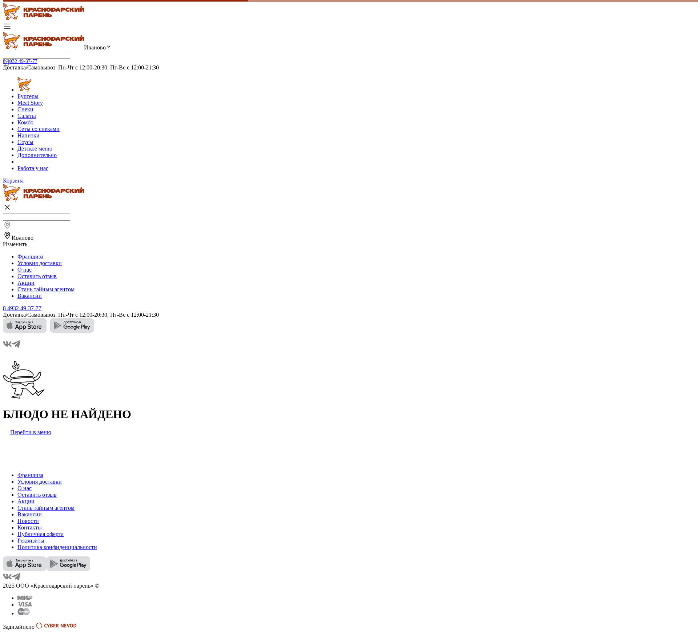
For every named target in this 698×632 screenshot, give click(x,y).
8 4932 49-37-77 (20, 61)
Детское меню (34, 148)
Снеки (25, 109)
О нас (24, 270)
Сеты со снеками (38, 129)
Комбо (25, 122)
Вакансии (29, 296)
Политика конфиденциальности (57, 547)
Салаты (26, 116)
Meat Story (30, 103)
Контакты (29, 527)
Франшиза (30, 256)
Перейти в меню (30, 432)
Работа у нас (32, 168)
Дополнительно (37, 155)
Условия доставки (39, 263)
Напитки (28, 135)
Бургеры (28, 96)
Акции (26, 283)
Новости (28, 521)
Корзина (13, 180)
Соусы (25, 142)
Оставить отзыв (37, 276)
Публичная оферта (40, 534)
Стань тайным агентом (46, 289)
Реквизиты (30, 540)
